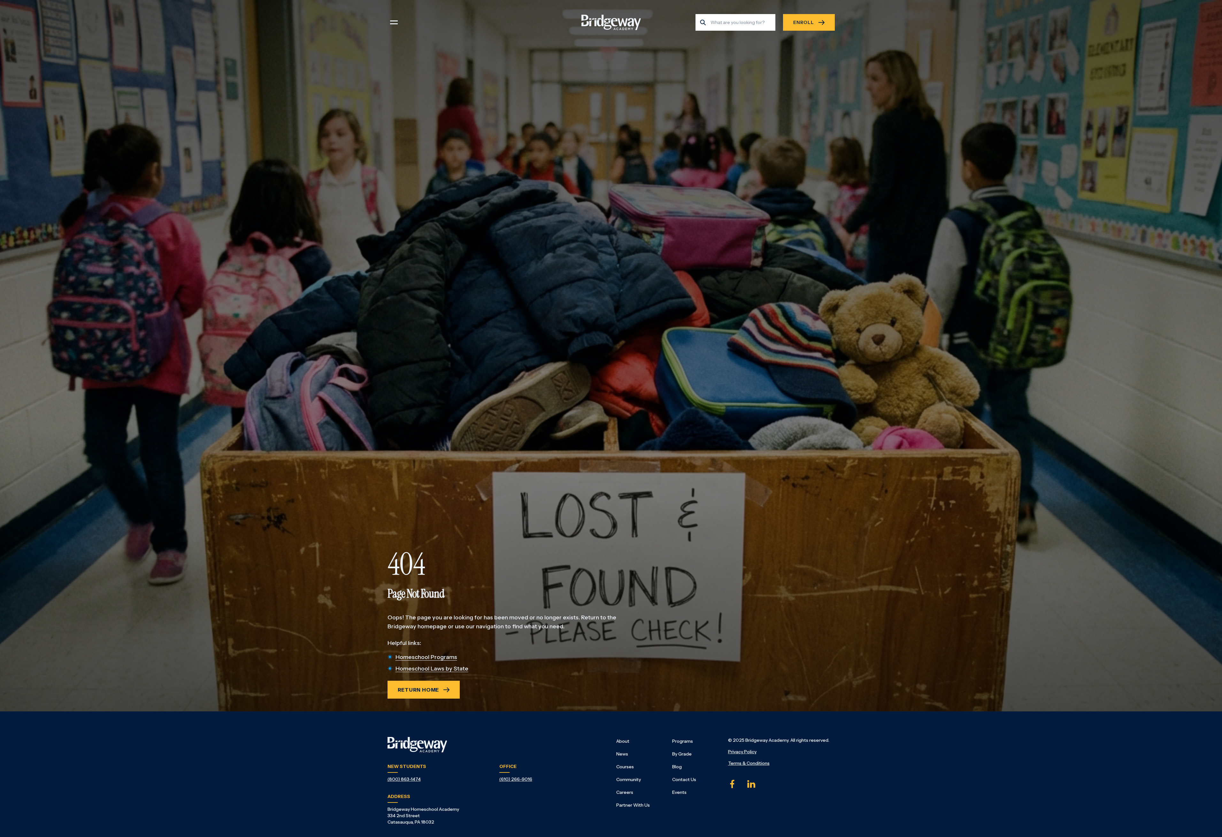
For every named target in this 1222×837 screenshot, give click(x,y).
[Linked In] (751, 784)
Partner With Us (633, 805)
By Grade (682, 754)
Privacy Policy (742, 752)
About (622, 741)
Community (628, 779)
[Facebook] (732, 784)
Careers (624, 792)
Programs (682, 741)
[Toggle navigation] (394, 22)
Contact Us (684, 779)
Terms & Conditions (749, 763)
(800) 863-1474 (404, 779)
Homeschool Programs (426, 657)
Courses (625, 767)
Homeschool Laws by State (432, 668)
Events (679, 792)
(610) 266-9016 (515, 779)
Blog (677, 767)
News (622, 754)
